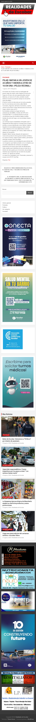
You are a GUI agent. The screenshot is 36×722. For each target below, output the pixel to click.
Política (5, 207)
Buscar (4, 189)
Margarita (13, 88)
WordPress (31, 719)
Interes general (7, 203)
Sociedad (5, 211)
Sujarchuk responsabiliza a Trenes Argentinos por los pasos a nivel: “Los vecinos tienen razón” (15, 471)
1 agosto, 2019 (6, 88)
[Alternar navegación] (3, 63)
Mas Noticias (7, 414)
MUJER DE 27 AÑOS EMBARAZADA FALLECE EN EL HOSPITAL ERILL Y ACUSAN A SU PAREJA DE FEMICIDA (18, 169)
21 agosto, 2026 (7, 537)
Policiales (6, 77)
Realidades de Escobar (18, 443)
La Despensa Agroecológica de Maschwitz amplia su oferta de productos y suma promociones (17, 503)
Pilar (9, 160)
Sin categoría (6, 209)
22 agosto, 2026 (7, 443)
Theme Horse (11, 719)
